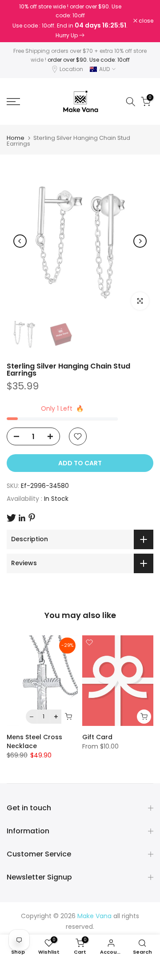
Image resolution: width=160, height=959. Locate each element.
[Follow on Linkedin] (22, 518)
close (145, 21)
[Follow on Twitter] (11, 518)
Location (71, 69)
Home (15, 138)
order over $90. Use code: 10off (89, 59)
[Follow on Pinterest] (32, 517)
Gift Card (97, 737)
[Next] (140, 241)
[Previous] (20, 241)
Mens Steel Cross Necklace (34, 741)
